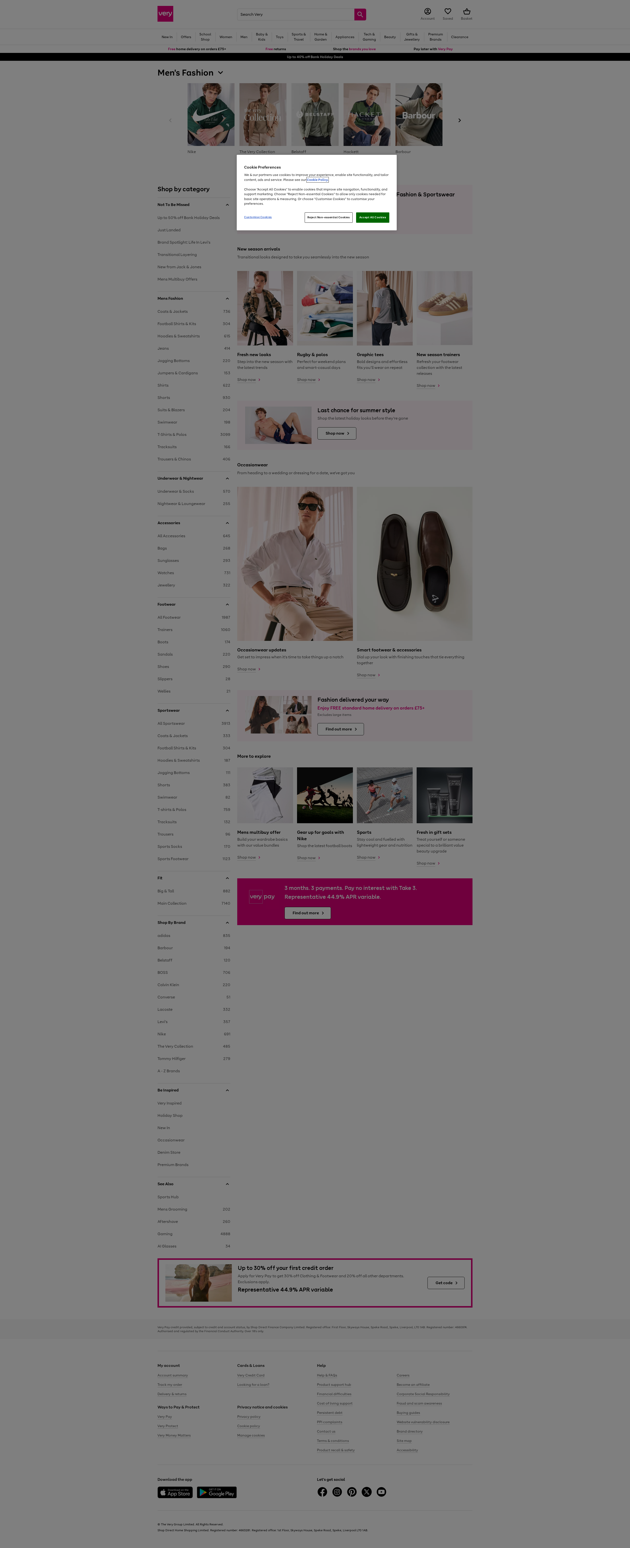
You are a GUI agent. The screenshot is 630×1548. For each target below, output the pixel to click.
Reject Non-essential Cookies (328, 217)
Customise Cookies (258, 217)
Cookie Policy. (317, 179)
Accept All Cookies (372, 217)
